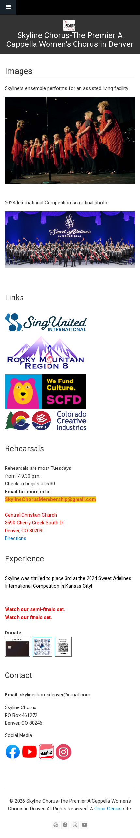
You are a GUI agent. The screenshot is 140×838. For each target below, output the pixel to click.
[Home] (69, 25)
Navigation (8, 7)
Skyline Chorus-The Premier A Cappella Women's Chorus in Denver (70, 40)
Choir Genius (108, 809)
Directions (15, 538)
